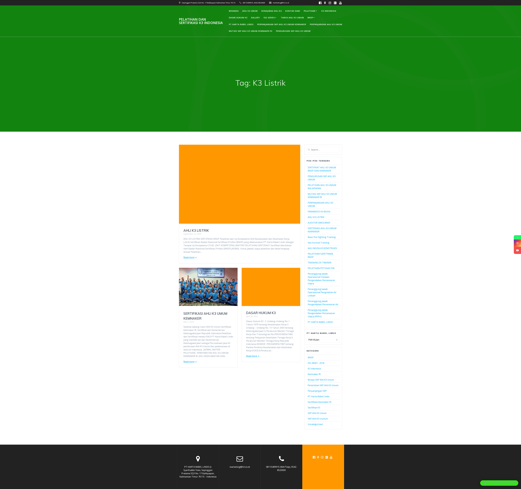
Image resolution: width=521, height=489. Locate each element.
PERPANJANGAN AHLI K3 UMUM (326, 24)
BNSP (310, 17)
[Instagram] (517, 243)
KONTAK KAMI (292, 11)
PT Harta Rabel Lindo (318, 396)
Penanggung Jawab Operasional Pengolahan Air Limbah (322, 292)
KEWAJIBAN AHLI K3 (271, 11)
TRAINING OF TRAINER (319, 262)
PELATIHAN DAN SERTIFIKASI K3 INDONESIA (201, 21)
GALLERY (255, 17)
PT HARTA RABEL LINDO (241, 24)
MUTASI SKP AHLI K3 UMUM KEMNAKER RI (250, 31)
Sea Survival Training (318, 242)
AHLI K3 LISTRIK (196, 230)
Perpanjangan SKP (317, 390)
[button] (499, 483)
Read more (188, 257)
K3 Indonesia (314, 368)
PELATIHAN (309, 11)
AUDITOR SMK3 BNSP (319, 222)
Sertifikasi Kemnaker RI (319, 402)
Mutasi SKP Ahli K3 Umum (321, 379)
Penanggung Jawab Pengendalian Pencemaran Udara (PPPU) (321, 313)
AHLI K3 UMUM (250, 11)
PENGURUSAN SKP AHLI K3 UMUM (293, 31)
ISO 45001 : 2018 (316, 363)
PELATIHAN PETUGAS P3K (321, 268)
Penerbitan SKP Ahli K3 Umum (323, 385)
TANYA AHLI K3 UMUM (292, 17)
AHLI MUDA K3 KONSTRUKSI (322, 248)
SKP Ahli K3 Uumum (318, 418)
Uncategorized (315, 424)
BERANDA (234, 11)
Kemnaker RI (314, 374)
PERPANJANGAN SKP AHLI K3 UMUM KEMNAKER (281, 24)
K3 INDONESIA (328, 11)
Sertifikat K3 (314, 407)
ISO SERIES (269, 17)
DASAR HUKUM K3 (238, 17)
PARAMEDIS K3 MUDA (319, 211)
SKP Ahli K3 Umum (317, 413)
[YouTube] (517, 250)
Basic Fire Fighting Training (322, 237)
